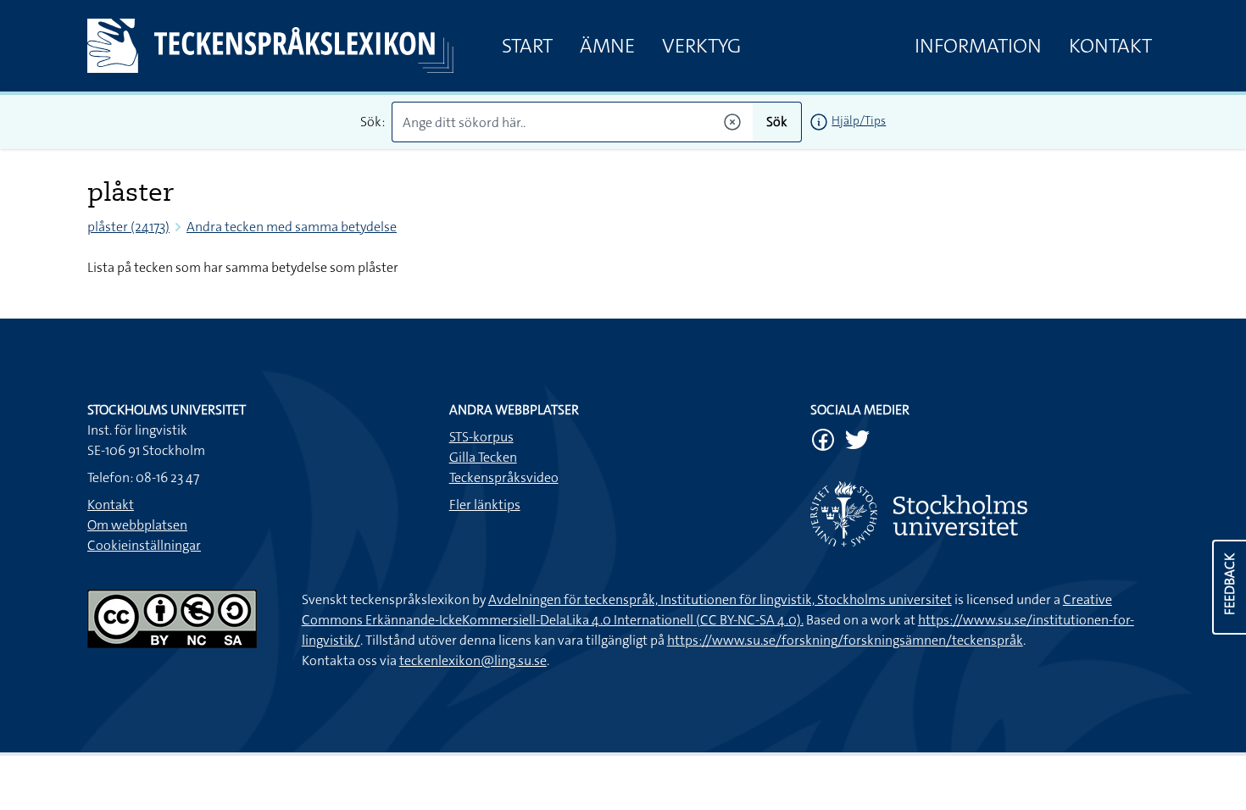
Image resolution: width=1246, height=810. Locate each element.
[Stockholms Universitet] (984, 513)
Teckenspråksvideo (504, 477)
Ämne (607, 45)
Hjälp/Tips (859, 120)
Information (978, 45)
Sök (776, 121)
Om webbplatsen (137, 525)
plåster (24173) (128, 227)
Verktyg (701, 45)
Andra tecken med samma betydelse (291, 227)
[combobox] (573, 122)
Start (527, 45)
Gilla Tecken (483, 457)
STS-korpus (481, 437)
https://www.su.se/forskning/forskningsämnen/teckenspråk (845, 640)
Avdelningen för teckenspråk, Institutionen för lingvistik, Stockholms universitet (720, 599)
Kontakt (1110, 45)
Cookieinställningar (144, 545)
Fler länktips (484, 504)
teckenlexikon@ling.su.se (473, 660)
